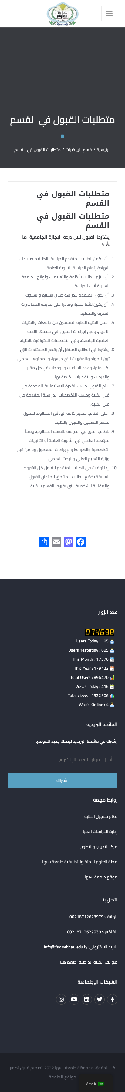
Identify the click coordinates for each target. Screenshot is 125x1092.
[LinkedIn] (87, 999)
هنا (63, 962)
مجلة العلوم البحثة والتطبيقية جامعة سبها (79, 862)
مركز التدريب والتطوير (99, 847)
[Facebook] (112, 999)
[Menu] (109, 13)
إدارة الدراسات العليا (100, 831)
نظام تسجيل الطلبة (101, 816)
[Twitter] (99, 999)
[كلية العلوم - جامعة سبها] (62, 13)
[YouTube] (74, 999)
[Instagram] (61, 999)
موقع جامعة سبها (101, 877)
